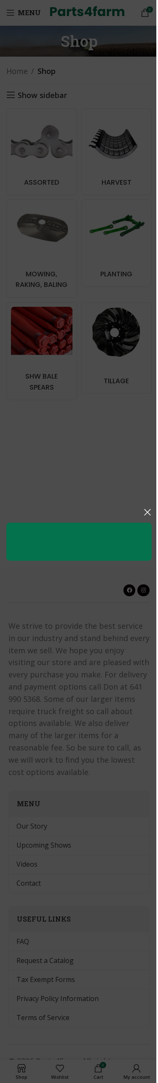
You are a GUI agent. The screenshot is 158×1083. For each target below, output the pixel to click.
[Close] (147, 512)
